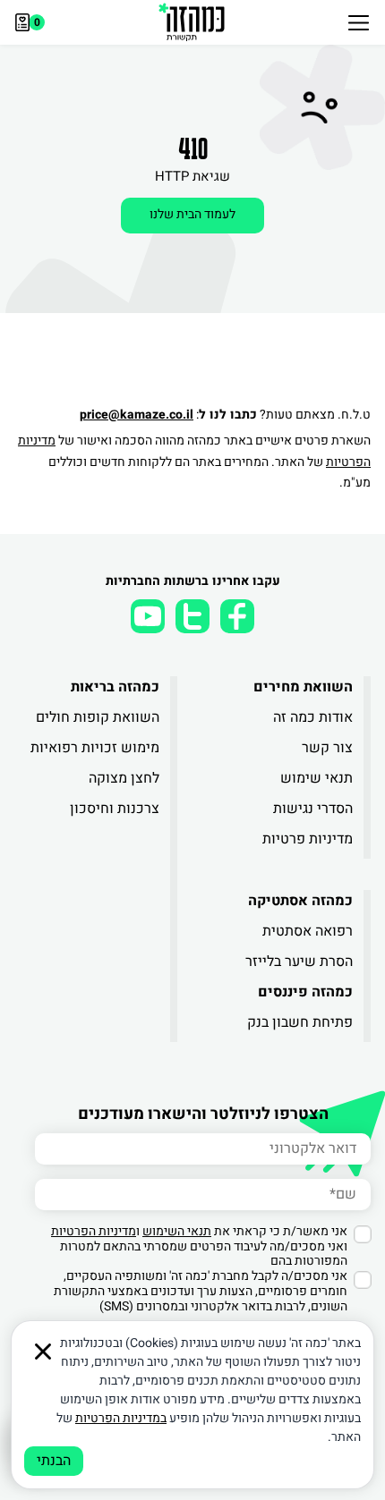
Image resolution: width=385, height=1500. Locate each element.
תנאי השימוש (176, 1231)
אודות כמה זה (313, 717)
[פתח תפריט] (359, 22)
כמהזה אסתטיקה (300, 900)
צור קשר (327, 747)
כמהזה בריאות (115, 687)
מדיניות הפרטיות (93, 1231)
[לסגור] (43, 1351)
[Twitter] (192, 616)
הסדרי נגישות (313, 808)
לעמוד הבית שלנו (192, 214)
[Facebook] (237, 616)
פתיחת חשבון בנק (300, 1022)
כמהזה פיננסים (305, 992)
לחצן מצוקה (124, 778)
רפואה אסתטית (307, 931)
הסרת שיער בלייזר (299, 961)
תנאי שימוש (316, 778)
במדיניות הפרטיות (121, 1418)
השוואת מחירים (303, 687)
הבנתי (54, 1460)
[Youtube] (148, 616)
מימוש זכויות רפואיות (94, 747)
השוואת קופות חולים (97, 717)
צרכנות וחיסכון (114, 808)
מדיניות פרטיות (307, 839)
